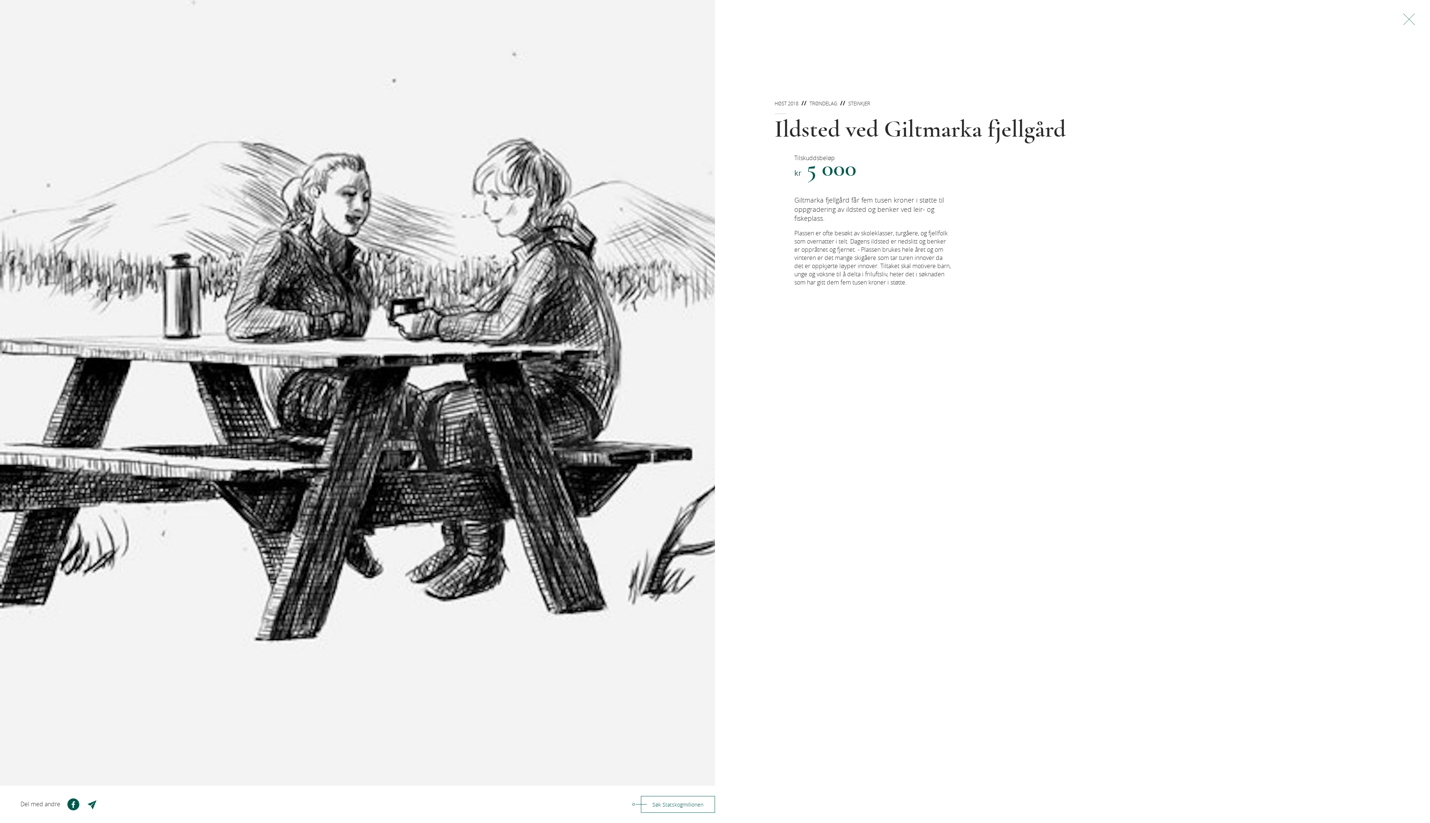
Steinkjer (859, 103)
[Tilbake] (1409, 19)
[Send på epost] (92, 804)
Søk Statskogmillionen (677, 804)
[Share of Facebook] (73, 804)
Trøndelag (823, 103)
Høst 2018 (786, 103)
